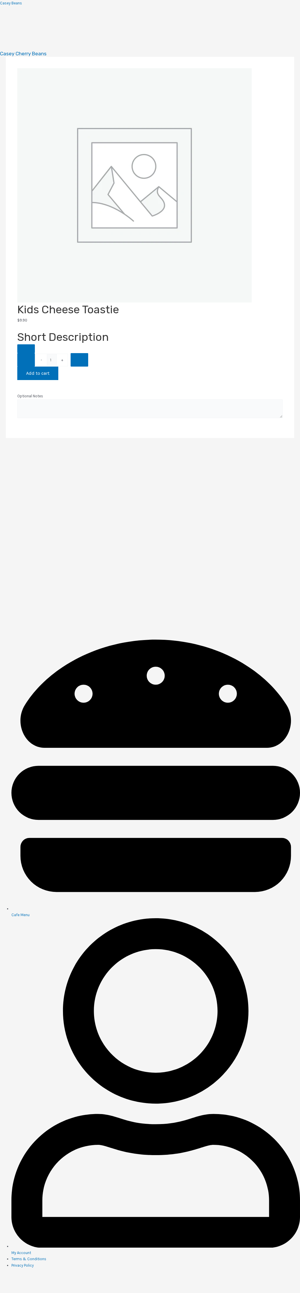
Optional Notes (30, 396)
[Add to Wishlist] (26, 348)
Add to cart (38, 373)
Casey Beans (11, 3)
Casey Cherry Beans (23, 54)
